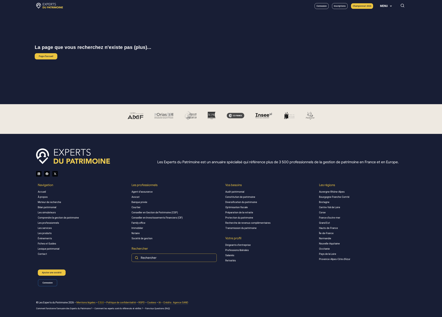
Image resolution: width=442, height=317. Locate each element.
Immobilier (137, 228)
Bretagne (324, 202)
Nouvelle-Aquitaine (329, 243)
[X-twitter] (55, 174)
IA (160, 302)
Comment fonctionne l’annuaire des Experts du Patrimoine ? (64, 308)
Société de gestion (142, 238)
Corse (322, 212)
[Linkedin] (39, 174)
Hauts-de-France (328, 228)
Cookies (151, 302)
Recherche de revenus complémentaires (248, 222)
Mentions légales (85, 302)
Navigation (45, 185)
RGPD (141, 302)
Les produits (45, 233)
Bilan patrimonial (47, 207)
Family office (138, 222)
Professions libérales (237, 250)
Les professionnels (48, 222)
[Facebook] (47, 174)
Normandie (325, 238)
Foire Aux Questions (154, 308)
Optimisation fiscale (236, 207)
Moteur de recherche (49, 202)
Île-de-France (326, 233)
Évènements (45, 238)
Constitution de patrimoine (240, 197)
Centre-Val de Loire (329, 207)
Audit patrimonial (234, 191)
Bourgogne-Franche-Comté (334, 197)
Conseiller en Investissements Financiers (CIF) (157, 217)
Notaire (136, 233)
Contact (42, 254)
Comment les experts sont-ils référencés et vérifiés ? (118, 308)
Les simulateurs (47, 212)
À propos (43, 197)
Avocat (136, 197)
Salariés (229, 255)
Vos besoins (233, 185)
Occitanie (324, 248)
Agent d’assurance (142, 191)
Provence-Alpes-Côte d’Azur (334, 259)
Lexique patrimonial (48, 248)
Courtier (136, 207)
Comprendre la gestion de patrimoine (58, 217)
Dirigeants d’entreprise (238, 245)
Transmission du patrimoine (241, 228)
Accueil (42, 191)
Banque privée (139, 202)
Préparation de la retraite (239, 212)
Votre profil (233, 238)
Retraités (230, 260)
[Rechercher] (402, 5)
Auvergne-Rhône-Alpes (332, 191)
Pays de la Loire (327, 254)
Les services (45, 228)
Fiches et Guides (47, 243)
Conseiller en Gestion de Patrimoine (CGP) (155, 212)
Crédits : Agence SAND (175, 302)
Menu (384, 6)
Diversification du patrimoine (241, 202)
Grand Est (324, 222)
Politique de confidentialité (121, 302)
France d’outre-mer (329, 217)
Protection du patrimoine (239, 217)
